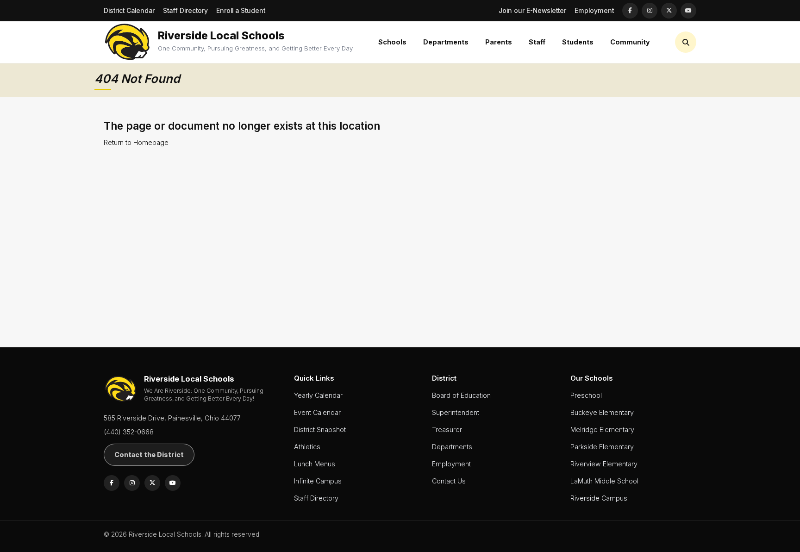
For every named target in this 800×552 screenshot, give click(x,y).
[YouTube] (688, 11)
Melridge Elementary (602, 429)
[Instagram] (649, 11)
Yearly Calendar (318, 395)
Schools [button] (392, 42)
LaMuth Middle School (604, 481)
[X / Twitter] (669, 11)
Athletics (307, 447)
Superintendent (455, 412)
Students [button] (578, 42)
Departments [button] (446, 42)
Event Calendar (317, 412)
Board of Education (461, 395)
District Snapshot (320, 429)
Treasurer (447, 429)
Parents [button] (498, 42)
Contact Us (449, 481)
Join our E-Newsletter (532, 10)
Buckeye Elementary (602, 412)
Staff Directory (185, 10)
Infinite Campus (318, 481)
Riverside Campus (598, 498)
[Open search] (685, 42)
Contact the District (149, 454)
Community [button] (630, 42)
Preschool (586, 395)
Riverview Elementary (604, 464)
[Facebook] (630, 11)
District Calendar (129, 10)
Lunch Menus (314, 464)
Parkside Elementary (602, 447)
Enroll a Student (240, 10)
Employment (594, 10)
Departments (452, 447)
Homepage (151, 142)
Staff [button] (537, 42)
